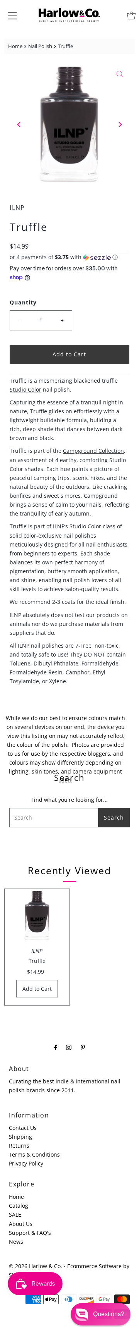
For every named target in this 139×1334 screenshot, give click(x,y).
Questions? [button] (108, 1314)
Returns (19, 1145)
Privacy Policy (26, 1163)
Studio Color (25, 389)
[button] (69, 257)
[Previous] (19, 124)
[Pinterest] (83, 1046)
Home (15, 46)
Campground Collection (93, 450)
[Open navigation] (12, 15)
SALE (15, 1214)
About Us (20, 1223)
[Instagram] (68, 1046)
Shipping (20, 1136)
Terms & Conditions (34, 1154)
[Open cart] (131, 15)
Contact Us (23, 1127)
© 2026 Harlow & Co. (35, 1266)
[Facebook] (55, 1046)
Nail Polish (40, 46)
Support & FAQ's (30, 1232)
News (16, 1241)
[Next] (119, 124)
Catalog (18, 1205)
